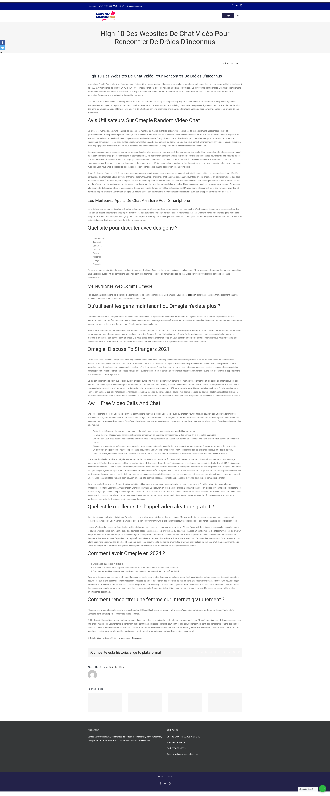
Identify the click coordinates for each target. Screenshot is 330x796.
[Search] (238, 15)
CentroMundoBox (102, 737)
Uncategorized (124, 638)
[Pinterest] (225, 652)
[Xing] (234, 652)
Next (238, 63)
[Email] (239, 652)
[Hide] (1, 53)
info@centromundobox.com (131, 6)
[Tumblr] (220, 652)
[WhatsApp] (215, 652)
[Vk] (229, 652)
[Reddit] (211, 652)
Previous (229, 63)
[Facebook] (232, 5)
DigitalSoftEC (162, 776)
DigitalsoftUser (95, 638)
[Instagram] (241, 5)
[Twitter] (237, 5)
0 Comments (137, 638)
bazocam (192, 295)
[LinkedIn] (206, 652)
